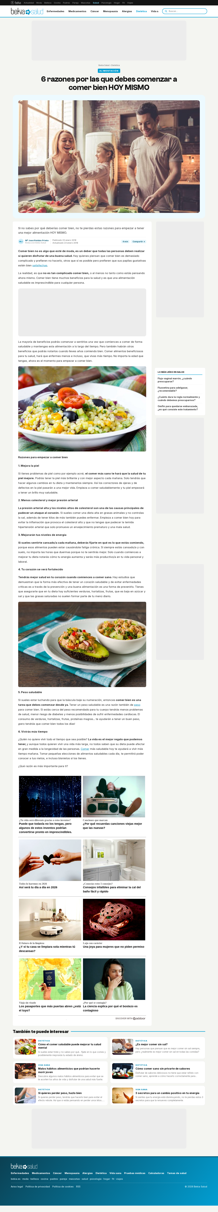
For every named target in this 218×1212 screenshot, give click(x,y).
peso (137, 704)
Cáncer (94, 11)
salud (85, 1179)
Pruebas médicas (134, 1173)
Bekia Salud (103, 65)
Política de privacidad (38, 1186)
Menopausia (110, 11)
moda (25, 1179)
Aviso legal (17, 1186)
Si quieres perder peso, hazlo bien (60, 1093)
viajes (119, 1179)
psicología (95, 1179)
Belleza (47, 3)
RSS (78, 1186)
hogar (106, 1179)
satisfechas (39, 265)
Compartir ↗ (139, 241)
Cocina (57, 3)
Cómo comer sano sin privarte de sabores (162, 1068)
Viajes (130, 3)
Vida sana (157, 11)
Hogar (117, 3)
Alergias (127, 11)
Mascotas (85, 3)
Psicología (106, 3)
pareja (63, 1179)
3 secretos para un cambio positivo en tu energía (167, 1093)
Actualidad (29, 3)
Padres (66, 3)
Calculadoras (156, 1173)
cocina (44, 1179)
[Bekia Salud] (27, 11)
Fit (123, 3)
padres (54, 1179)
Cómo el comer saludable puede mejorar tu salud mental (69, 1046)
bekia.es (15, 1179)
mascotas (74, 1179)
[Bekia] (16, 2)
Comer (85, 748)
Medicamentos (77, 11)
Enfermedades (55, 11)
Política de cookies (63, 1186)
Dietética (141, 11)
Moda (39, 3)
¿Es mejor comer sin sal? (151, 1044)
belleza (34, 1179)
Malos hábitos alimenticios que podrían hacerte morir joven (69, 1070)
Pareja (75, 3)
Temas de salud (176, 1173)
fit (113, 1179)
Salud (96, 3)
